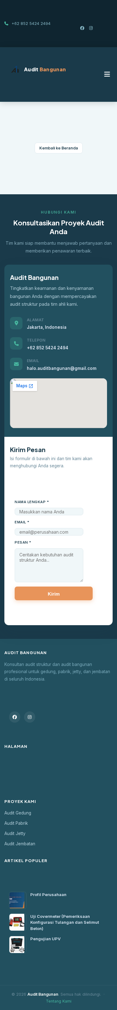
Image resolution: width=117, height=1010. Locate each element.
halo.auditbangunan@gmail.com (61, 368)
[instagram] (91, 28)
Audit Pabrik (16, 823)
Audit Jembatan (19, 843)
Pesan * (23, 542)
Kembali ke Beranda (58, 148)
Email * (22, 522)
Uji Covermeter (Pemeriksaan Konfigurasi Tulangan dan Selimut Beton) (64, 922)
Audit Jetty (15, 833)
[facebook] (82, 28)
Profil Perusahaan (48, 894)
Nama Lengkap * (32, 502)
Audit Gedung (17, 812)
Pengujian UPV (45, 938)
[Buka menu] (107, 74)
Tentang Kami (58, 1001)
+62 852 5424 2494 (47, 347)
